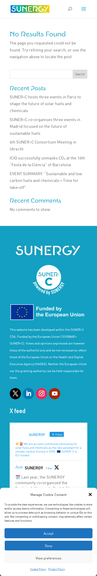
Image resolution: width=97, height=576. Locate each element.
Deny (48, 546)
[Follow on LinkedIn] (28, 393)
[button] (90, 494)
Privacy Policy (56, 569)
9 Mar (49, 468)
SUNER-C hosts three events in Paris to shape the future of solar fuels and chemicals (45, 103)
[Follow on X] (15, 393)
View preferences (48, 558)
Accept (48, 533)
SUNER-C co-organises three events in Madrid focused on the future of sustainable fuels (45, 126)
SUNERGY (34, 467)
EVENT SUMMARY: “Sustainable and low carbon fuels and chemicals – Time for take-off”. (46, 180)
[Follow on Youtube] (54, 393)
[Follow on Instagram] (41, 393)
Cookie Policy (38, 569)
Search (80, 74)
